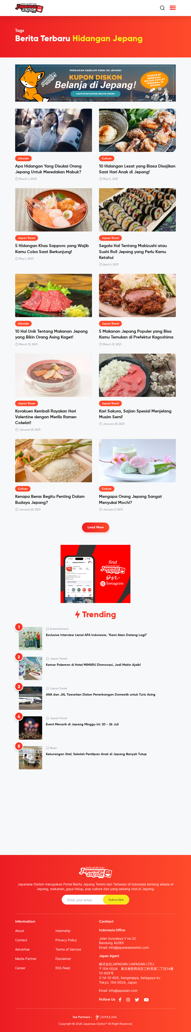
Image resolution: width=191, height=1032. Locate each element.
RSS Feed (62, 968)
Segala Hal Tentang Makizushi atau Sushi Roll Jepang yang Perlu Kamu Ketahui (133, 252)
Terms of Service (68, 949)
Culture (107, 158)
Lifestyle (23, 158)
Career (20, 968)
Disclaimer (63, 959)
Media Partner (26, 959)
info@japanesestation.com (129, 947)
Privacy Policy (66, 940)
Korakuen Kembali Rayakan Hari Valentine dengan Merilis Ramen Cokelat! (45, 417)
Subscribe (116, 899)
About (19, 931)
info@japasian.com (123, 990)
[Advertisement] (95, 808)
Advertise (22, 949)
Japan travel (26, 238)
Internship (63, 931)
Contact (21, 940)
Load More (96, 527)
